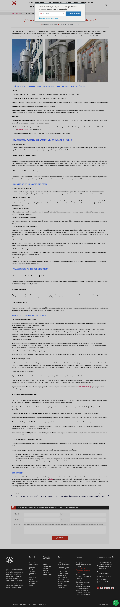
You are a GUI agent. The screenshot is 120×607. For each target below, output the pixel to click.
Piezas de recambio (55, 3)
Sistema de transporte (32, 568)
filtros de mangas (22, 129)
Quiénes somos (87, 3)
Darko (51, 479)
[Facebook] (101, 588)
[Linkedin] (98, 588)
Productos (39, 3)
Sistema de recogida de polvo (32, 573)
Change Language (74, 13)
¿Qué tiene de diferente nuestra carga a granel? (83, 589)
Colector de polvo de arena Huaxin (63, 586)
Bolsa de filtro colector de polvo (47, 573)
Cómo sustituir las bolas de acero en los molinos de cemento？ (83, 576)
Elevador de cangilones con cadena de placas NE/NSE (83, 593)
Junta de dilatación (45, 569)
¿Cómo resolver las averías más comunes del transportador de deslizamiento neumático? (83, 583)
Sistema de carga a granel (33, 563)
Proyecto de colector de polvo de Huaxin (63, 572)
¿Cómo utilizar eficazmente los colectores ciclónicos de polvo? (83, 570)
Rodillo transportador (47, 565)
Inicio (31, 3)
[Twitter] (112, 588)
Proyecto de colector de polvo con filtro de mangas (64, 581)
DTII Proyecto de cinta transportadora (64, 563)
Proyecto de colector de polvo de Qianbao (63, 568)
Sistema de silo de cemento (33, 582)
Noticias (76, 3)
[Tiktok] (108, 588)
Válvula (31, 585)
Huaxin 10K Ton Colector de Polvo (62, 576)
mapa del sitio (103, 604)
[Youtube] (105, 588)
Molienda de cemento (32, 578)
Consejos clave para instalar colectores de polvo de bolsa (83, 564)
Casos (68, 3)
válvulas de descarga (85, 387)
